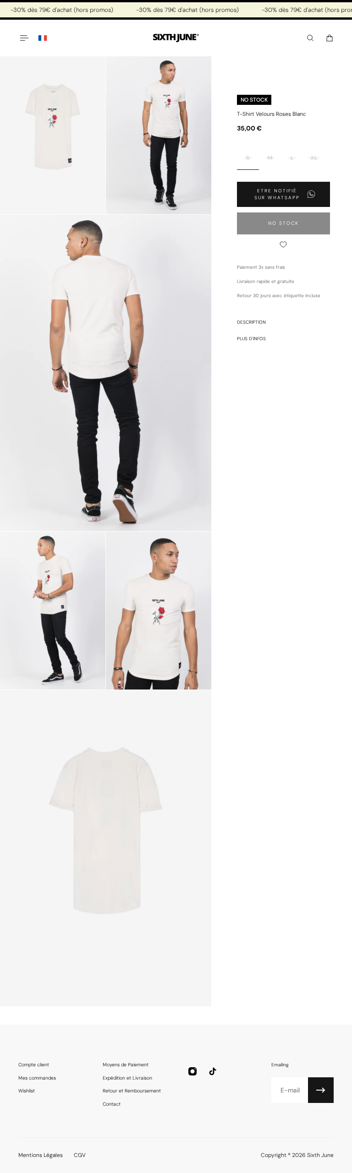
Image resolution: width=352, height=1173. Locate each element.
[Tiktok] (213, 1071)
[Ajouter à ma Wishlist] (283, 244)
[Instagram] (192, 1071)
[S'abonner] (321, 1090)
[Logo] (176, 38)
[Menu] (24, 38)
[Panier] (329, 38)
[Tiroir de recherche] (310, 38)
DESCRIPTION (251, 322)
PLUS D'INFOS (251, 339)
